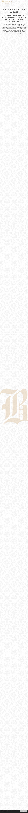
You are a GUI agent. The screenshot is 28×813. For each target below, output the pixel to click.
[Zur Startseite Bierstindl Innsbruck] (7, 3)
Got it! (23, 811)
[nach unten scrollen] (14, 809)
